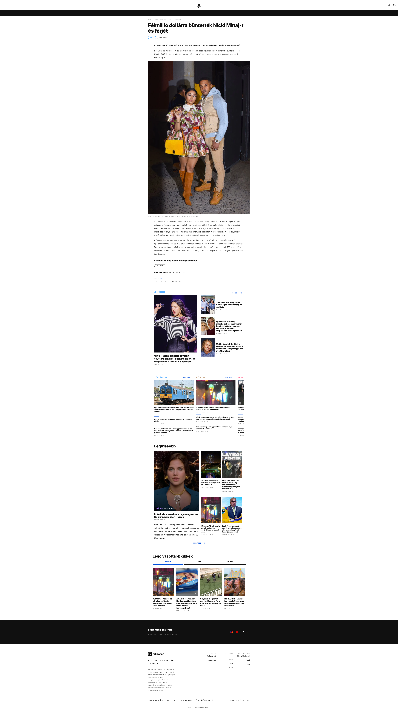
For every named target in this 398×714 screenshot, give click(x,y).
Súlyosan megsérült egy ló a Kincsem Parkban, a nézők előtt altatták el (214, 428)
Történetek (161, 378)
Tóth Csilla (179, 19)
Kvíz (248, 664)
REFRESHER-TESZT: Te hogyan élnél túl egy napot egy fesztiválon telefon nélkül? (234, 602)
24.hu (162, 278)
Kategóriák (229, 653)
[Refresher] (199, 5)
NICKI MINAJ (163, 37)
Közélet (200, 378)
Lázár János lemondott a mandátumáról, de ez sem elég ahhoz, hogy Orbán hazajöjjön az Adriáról (215, 418)
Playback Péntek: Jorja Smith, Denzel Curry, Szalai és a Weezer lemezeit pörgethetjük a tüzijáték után (231, 485)
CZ (243, 700)
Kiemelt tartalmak (243, 656)
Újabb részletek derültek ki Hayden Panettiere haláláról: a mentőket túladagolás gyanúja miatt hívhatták (229, 347)
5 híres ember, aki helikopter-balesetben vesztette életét (173, 420)
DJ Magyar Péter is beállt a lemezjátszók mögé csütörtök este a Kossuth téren (213, 408)
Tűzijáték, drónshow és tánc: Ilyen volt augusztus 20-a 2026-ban (210, 483)
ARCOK (152, 37)
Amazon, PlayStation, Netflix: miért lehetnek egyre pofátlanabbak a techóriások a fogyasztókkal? (186, 603)
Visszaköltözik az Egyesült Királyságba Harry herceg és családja (229, 304)
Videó (248, 660)
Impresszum (211, 660)
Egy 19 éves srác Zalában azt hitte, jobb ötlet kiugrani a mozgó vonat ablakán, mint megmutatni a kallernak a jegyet (174, 409)
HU (237, 700)
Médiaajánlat (211, 656)
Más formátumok (244, 653)
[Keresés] (387, 5)
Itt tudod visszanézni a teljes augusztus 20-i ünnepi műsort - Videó (176, 515)
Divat (231, 663)
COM (232, 700)
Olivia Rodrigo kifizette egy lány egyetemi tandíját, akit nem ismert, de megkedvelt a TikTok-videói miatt (174, 358)
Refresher (212, 653)
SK (248, 700)
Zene (240, 378)
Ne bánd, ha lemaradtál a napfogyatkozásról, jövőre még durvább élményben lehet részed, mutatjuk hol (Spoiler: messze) (173, 431)
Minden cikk (237, 293)
